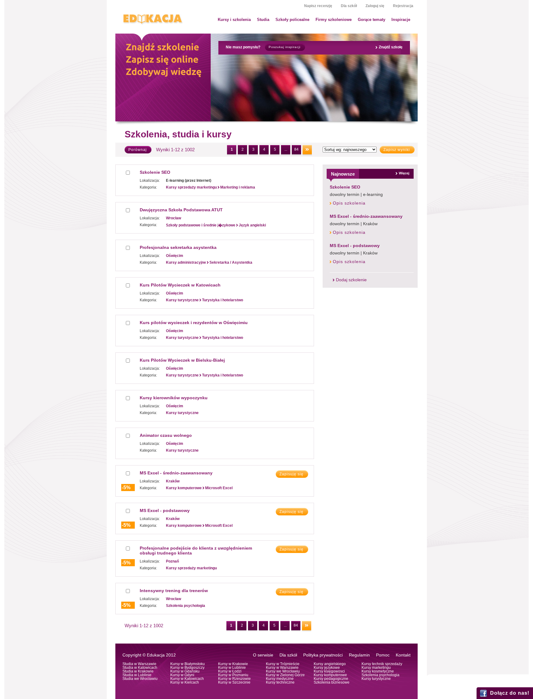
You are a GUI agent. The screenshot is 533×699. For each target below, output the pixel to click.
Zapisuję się (291, 474)
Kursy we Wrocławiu (283, 671)
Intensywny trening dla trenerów (174, 590)
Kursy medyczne (280, 679)
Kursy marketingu (376, 667)
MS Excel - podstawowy (355, 245)
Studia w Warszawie (139, 664)
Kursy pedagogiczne (331, 679)
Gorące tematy (371, 19)
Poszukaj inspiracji (284, 47)
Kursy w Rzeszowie (234, 679)
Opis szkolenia (349, 203)
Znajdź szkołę (391, 47)
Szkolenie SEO (345, 187)
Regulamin (359, 655)
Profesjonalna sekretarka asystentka (178, 247)
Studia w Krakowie (138, 671)
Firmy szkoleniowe (334, 19)
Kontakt (403, 655)
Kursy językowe (327, 667)
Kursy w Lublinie (232, 667)
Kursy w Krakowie (233, 664)
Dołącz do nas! (509, 693)
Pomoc (383, 655)
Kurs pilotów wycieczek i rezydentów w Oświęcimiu (194, 322)
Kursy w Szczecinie (234, 682)
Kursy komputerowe (330, 675)
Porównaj (137, 150)
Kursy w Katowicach (187, 679)
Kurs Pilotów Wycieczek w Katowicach (180, 284)
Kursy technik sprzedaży (382, 664)
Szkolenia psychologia (380, 675)
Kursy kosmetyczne (378, 671)
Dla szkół (349, 6)
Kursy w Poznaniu (233, 675)
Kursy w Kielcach (184, 682)
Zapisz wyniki (396, 150)
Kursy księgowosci (329, 671)
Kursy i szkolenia (234, 19)
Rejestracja (403, 6)
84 (296, 149)
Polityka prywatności (323, 655)
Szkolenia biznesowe (331, 682)
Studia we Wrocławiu (140, 679)
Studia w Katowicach (139, 667)
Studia (263, 19)
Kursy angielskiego (330, 664)
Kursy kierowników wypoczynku (174, 397)
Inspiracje (400, 19)
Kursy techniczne (280, 682)
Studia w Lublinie (136, 675)
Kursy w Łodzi (230, 671)
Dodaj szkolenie (351, 280)
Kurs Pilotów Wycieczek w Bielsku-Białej (182, 360)
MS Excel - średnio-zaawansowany (366, 216)
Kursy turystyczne (376, 679)
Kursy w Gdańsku (185, 671)
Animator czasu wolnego (166, 435)
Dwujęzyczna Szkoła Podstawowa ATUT (181, 209)
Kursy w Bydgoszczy (187, 667)
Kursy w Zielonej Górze (285, 675)
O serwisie (263, 655)
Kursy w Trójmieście (283, 664)
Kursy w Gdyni (182, 675)
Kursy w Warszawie (282, 667)
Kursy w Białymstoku (187, 664)
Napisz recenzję (318, 6)
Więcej (404, 173)
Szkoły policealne (292, 19)
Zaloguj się (375, 6)
